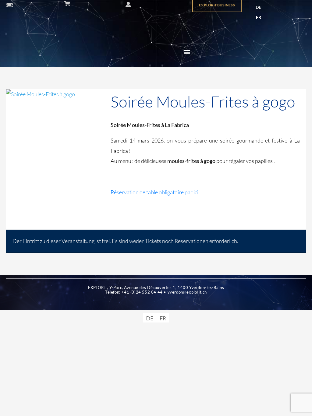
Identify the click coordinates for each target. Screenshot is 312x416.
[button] (187, 52)
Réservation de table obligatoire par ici (154, 192)
